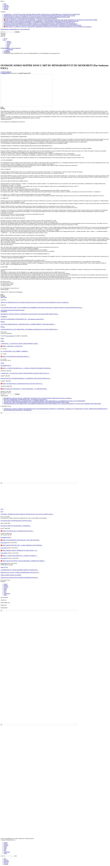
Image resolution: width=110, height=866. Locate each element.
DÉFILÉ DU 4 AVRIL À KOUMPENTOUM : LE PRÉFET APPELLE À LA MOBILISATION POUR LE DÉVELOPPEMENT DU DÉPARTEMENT (41, 24)
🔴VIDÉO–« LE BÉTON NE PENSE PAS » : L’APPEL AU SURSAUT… (19, 555)
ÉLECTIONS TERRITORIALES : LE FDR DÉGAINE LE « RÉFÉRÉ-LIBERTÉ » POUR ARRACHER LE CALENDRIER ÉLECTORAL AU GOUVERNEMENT (44, 401)
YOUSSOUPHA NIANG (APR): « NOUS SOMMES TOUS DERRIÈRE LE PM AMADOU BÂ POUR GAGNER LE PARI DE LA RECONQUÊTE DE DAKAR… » (42, 307)
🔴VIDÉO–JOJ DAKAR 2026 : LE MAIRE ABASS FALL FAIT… (17, 531)
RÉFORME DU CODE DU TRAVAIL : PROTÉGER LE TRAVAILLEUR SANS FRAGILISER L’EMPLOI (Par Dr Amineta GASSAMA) (38, 398)
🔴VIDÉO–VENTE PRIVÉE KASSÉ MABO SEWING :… (15, 356)
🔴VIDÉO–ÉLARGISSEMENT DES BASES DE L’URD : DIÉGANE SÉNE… (20, 540)
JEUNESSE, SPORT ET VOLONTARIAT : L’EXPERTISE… (16, 525)
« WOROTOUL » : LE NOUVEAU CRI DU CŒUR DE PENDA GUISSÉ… (20, 343)
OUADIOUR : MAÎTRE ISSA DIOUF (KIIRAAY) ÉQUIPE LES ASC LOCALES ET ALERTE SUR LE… (27, 514)
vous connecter (9, 336)
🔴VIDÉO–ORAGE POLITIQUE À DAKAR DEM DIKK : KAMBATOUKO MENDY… (23, 560)
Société (8, 44)
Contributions (10, 49)
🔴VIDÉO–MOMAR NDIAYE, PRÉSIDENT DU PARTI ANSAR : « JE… (19, 550)
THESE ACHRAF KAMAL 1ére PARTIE (11, 575)
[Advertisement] (28, 58)
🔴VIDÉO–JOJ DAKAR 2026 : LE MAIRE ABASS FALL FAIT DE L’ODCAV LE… (22, 383)
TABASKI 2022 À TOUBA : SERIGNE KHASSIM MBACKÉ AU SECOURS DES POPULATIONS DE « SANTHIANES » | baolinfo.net (38, 408)
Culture (2, 341)
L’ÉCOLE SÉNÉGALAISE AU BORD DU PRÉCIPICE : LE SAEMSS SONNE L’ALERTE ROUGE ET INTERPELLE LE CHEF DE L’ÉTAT (39, 22)
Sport (2, 511)
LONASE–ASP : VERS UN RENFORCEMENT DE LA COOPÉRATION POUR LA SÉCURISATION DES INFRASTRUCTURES (36, 402)
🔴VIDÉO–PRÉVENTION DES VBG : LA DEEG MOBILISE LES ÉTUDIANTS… (22, 545)
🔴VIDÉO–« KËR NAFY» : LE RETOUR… (12, 346)
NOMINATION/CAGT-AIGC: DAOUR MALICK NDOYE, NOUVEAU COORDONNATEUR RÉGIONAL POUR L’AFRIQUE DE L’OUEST (39, 15)
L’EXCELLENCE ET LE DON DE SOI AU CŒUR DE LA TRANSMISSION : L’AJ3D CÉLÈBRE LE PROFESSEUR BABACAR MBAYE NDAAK (41, 21)
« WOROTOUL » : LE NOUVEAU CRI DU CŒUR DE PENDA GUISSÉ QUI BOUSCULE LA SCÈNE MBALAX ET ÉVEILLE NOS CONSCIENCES (42, 14)
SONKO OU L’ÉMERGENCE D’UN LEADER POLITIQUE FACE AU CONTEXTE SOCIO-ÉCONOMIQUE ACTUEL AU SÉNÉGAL (35, 302)
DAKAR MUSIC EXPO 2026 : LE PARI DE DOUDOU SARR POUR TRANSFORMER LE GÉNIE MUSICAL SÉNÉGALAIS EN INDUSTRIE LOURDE (42, 25)
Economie (9, 42)
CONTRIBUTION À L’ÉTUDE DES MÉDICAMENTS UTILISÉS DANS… (20, 570)
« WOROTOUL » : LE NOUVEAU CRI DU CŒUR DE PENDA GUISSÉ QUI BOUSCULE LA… (25, 373)
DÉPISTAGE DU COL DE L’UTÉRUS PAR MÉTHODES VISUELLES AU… (20, 572)
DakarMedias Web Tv (6, 365)
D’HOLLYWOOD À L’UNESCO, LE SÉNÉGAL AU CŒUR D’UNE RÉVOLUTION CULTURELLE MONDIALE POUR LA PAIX (37, 17)
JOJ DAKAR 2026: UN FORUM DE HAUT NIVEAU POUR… (16, 520)
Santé (8, 46)
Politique (9, 41)
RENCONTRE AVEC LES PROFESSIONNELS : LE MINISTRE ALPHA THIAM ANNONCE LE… (26, 378)
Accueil (5, 38)
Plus (5, 40)
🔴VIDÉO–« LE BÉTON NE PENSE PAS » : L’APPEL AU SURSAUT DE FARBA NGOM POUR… (26, 368)
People (8, 45)
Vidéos (8, 51)
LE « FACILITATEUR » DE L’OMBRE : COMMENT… (15, 351)
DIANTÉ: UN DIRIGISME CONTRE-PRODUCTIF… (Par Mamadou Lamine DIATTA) (25, 399)
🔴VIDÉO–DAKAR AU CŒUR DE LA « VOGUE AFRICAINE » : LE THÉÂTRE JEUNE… (24, 388)
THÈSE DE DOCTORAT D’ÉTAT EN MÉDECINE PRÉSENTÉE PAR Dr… (20, 577)
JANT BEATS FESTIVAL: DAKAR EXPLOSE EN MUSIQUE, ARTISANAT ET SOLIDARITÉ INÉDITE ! (30, 18)
